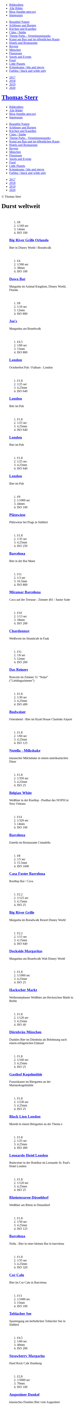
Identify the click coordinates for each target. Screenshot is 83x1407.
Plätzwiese (17, 515)
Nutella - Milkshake (24, 750)
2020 (12, 88)
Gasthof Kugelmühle (25, 1074)
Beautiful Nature (19, 21)
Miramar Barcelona (25, 592)
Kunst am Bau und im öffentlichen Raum (34, 39)
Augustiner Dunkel (24, 1394)
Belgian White (20, 793)
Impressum (16, 15)
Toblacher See (20, 1313)
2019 (12, 84)
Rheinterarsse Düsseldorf (28, 1197)
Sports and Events (20, 56)
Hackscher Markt (23, 990)
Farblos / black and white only (27, 70)
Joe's (13, 321)
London (15, 360)
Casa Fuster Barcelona (27, 874)
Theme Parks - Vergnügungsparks (30, 35)
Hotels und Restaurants (23, 42)
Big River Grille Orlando (29, 240)
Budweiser (17, 712)
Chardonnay (19, 631)
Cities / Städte (17, 32)
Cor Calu (16, 1275)
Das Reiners (18, 669)
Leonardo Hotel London (28, 1155)
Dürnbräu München (25, 1032)
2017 (12, 77)
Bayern (13, 46)
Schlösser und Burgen (22, 25)
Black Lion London (25, 1116)
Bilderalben (16, 4)
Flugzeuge (15, 53)
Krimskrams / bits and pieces (26, 67)
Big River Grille (21, 912)
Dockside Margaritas (25, 951)
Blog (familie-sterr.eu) (22, 11)
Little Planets (17, 63)
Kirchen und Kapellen (22, 28)
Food (12, 60)
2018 (12, 81)
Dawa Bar (17, 279)
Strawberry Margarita (27, 1356)
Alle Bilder (16, 8)
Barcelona (17, 553)
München (15, 49)
